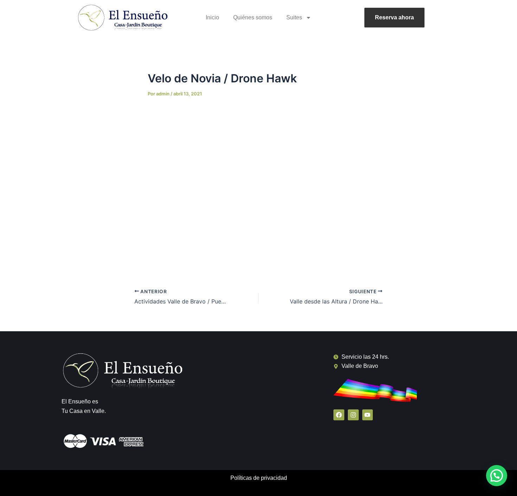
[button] (496, 475)
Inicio (212, 17)
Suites (294, 17)
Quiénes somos (252, 17)
